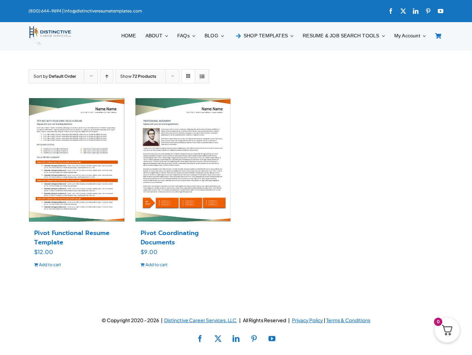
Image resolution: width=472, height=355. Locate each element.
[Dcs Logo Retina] (50, 28)
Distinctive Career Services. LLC (200, 320)
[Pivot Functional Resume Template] (76, 159)
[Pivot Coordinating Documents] (183, 159)
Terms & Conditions (348, 320)
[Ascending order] (106, 76)
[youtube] (440, 11)
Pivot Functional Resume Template (72, 237)
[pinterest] (428, 11)
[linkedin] (415, 11)
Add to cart (50, 264)
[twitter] (403, 11)
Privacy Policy (307, 320)
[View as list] (202, 76)
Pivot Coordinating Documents (170, 237)
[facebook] (391, 11)
